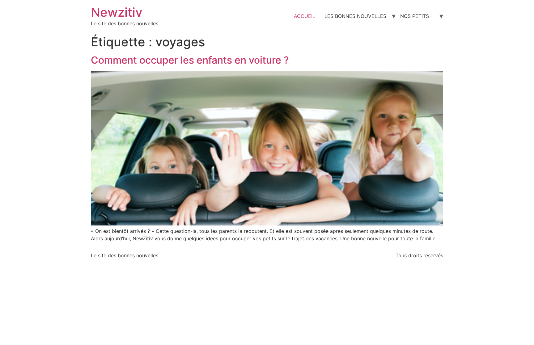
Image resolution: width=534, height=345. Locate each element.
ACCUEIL (304, 16)
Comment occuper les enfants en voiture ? (190, 60)
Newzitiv (116, 12)
